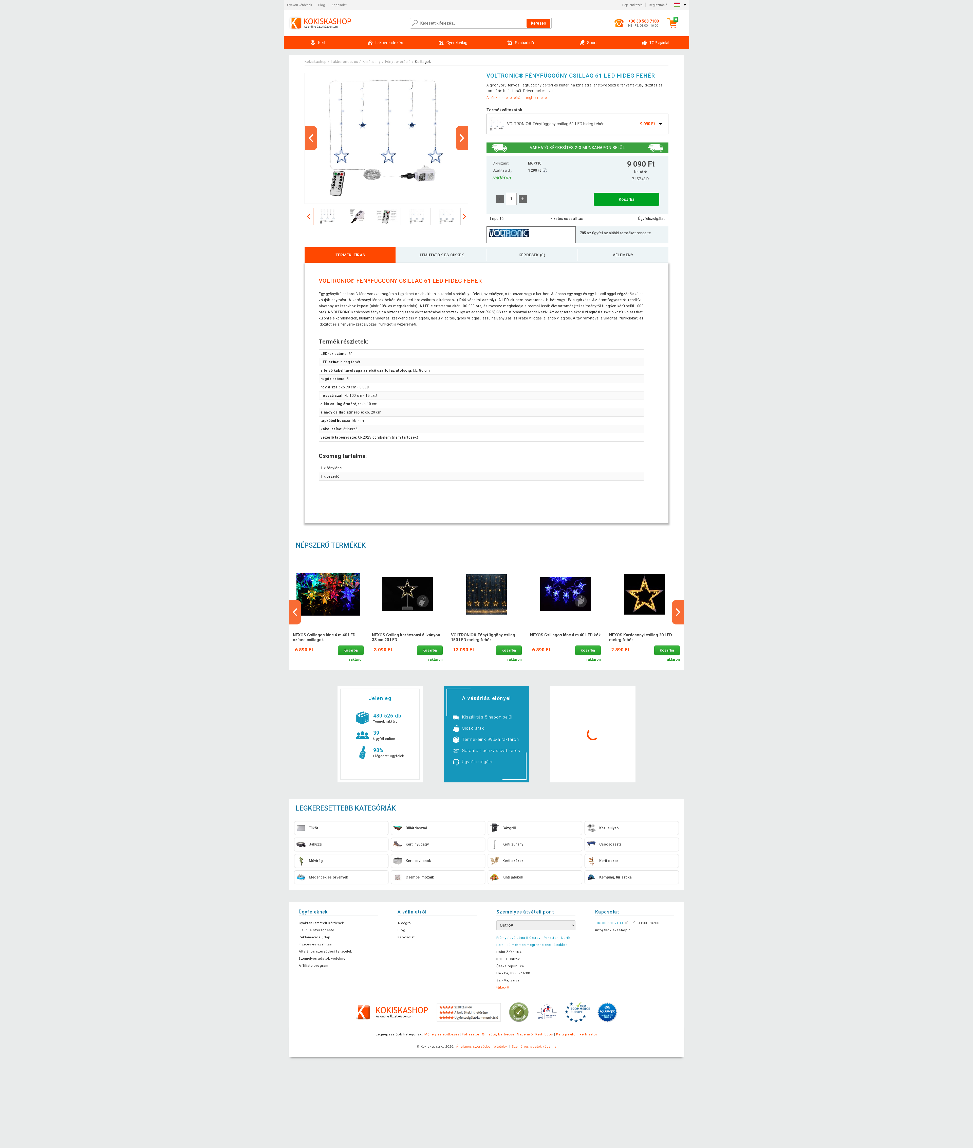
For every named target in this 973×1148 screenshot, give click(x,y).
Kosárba (626, 199)
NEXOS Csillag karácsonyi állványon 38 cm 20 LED (406, 637)
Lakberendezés (344, 62)
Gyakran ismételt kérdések (321, 923)
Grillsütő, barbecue (498, 1034)
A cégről (405, 923)
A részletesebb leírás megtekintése (516, 98)
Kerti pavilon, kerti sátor (576, 1034)
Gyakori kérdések (299, 5)
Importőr (497, 219)
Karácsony (372, 62)
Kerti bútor (544, 1034)
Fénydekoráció (398, 62)
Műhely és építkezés (441, 1034)
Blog (321, 5)
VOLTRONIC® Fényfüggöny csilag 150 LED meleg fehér (483, 637)
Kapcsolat (339, 5)
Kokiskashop (316, 62)
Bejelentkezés (632, 5)
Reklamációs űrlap (314, 937)
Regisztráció (658, 5)
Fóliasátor (470, 1034)
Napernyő (525, 1034)
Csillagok (423, 62)
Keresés (538, 23)
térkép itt (502, 987)
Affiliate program (313, 965)
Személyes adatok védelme (322, 958)
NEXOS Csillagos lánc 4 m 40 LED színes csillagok (324, 637)
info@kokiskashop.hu (614, 930)
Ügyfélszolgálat (651, 219)
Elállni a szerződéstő (316, 930)
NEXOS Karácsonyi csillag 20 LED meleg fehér (640, 637)
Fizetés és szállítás (567, 219)
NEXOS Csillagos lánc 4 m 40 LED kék (565, 635)
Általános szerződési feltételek (325, 951)
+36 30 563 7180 (609, 923)
